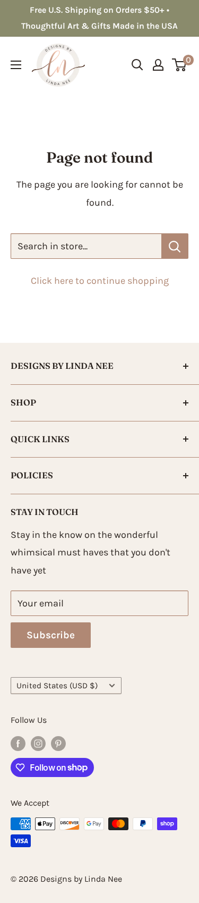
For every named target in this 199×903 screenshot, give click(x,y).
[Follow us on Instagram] (38, 743)
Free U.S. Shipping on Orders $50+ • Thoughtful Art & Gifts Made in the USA (99, 18)
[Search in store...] (174, 246)
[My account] (158, 65)
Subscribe (51, 635)
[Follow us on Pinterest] (58, 743)
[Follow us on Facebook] (18, 743)
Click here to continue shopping (100, 280)
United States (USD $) (57, 685)
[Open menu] (16, 65)
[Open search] (137, 65)
